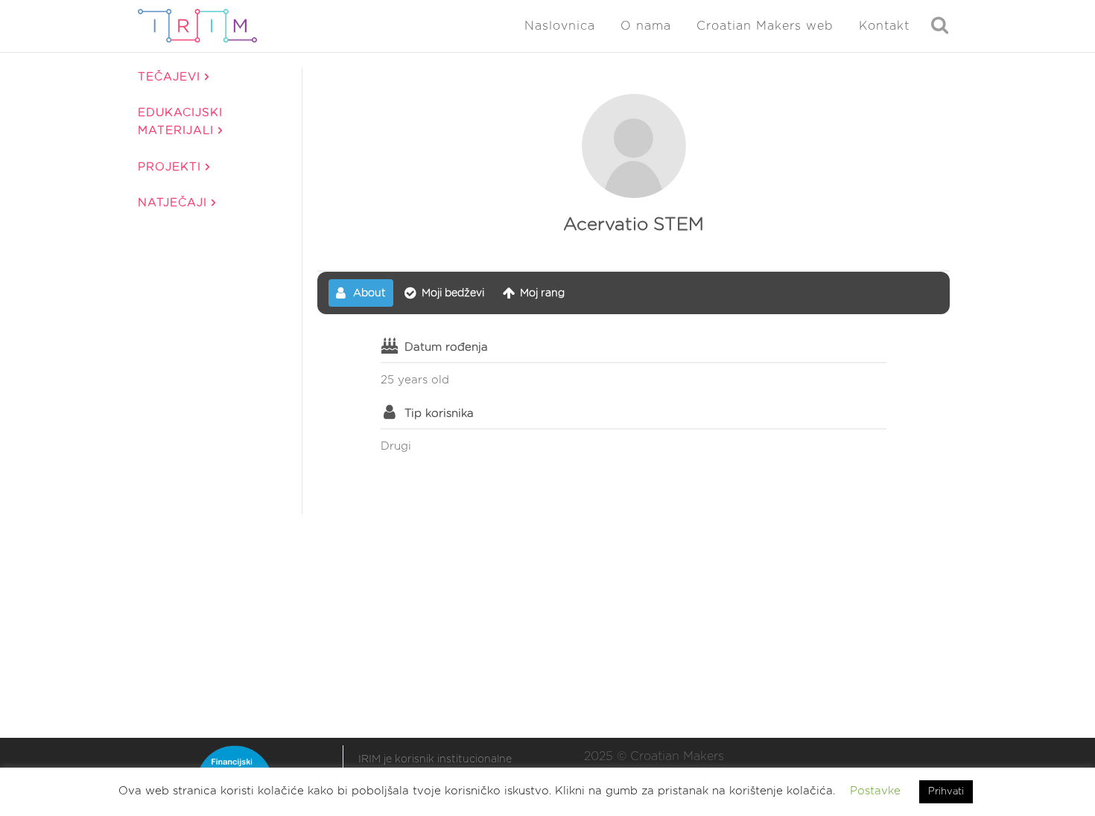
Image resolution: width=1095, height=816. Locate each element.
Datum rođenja (446, 347)
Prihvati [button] (946, 792)
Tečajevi (171, 77)
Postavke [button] (875, 791)
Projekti (172, 167)
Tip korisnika (439, 413)
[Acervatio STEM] (634, 146)
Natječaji (175, 202)
